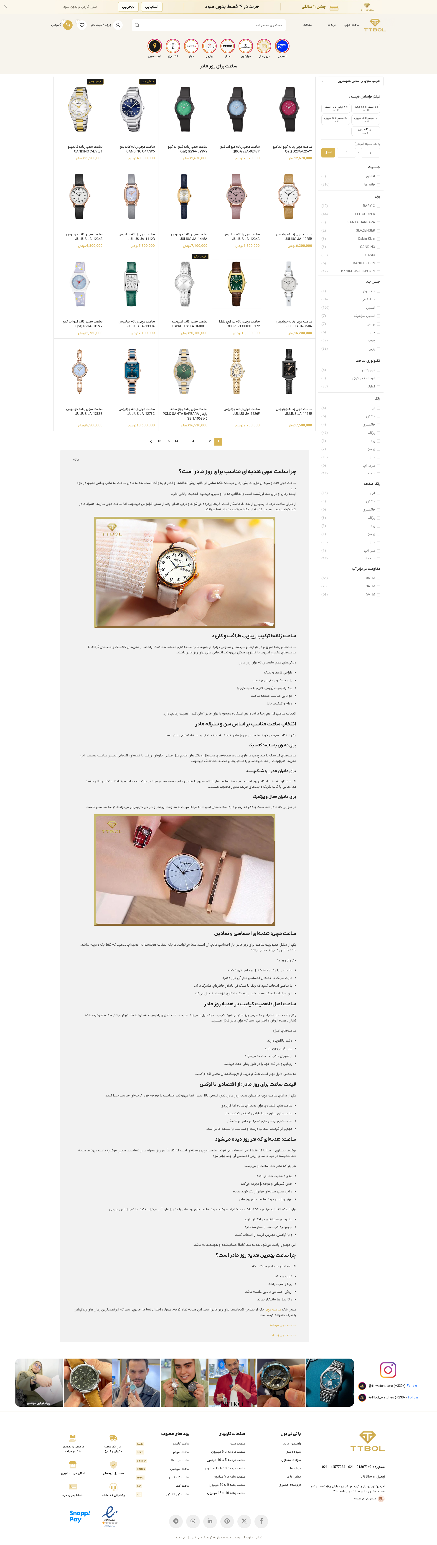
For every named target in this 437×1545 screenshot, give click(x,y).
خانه (76, 459)
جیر (372, 332)
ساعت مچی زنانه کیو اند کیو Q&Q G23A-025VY (292, 149)
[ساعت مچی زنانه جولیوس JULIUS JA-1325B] (289, 196)
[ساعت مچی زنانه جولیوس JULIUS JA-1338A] (132, 284)
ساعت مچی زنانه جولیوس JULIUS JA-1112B (137, 236)
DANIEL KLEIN (364, 263)
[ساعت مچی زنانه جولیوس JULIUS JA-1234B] (80, 196)
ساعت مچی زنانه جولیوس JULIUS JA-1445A (189, 236)
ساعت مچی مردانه (283, 1325)
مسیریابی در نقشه (365, 1499)
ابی (373, 408)
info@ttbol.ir (366, 1477)
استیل (370, 307)
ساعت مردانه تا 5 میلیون (228, 1452)
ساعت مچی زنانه (284, 1335)
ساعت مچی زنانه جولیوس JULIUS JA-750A (294, 324)
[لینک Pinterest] (227, 1521)
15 (168, 441)
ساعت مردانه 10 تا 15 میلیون (225, 1468)
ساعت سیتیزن (163, 1469)
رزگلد (371, 433)
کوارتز (371, 386)
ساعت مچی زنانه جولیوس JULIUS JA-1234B (84, 236)
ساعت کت (163, 1486)
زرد (373, 441)
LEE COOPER (365, 214)
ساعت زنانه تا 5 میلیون (229, 1477)
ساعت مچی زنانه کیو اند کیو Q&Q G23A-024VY (240, 149)
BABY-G (369, 206)
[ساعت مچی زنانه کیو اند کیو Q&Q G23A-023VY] (184, 109)
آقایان (370, 176)
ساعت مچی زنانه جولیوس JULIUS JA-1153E (294, 411)
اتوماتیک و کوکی (363, 378)
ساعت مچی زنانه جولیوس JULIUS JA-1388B (84, 411)
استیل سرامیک (364, 316)
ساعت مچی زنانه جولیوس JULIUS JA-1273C (137, 411)
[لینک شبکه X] (244, 1521)
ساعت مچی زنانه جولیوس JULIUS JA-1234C (242, 236)
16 (159, 441)
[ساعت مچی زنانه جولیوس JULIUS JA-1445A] (184, 196)
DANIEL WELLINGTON (358, 271)
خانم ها (369, 184)
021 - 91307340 (359, 1467)
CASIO (370, 255)
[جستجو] (137, 25)
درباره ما (295, 1468)
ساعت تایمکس (163, 1477)
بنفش (370, 416)
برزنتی (371, 324)
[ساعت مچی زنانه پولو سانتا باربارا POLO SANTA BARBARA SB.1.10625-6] (184, 371)
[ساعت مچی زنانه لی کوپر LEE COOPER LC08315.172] (237, 284)
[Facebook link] (261, 1521)
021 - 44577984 (333, 1467)
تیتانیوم (369, 291)
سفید (371, 474)
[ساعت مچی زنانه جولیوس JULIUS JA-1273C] (132, 371)
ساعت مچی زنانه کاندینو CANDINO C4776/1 (85, 149)
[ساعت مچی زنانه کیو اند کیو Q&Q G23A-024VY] (237, 109)
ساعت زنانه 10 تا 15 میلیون (226, 1493)
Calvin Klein (366, 239)
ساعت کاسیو (163, 1444)
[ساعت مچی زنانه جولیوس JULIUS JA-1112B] (132, 196)
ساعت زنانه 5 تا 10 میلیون (227, 1485)
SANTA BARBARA (361, 222)
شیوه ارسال (293, 1452)
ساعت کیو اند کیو (163, 1494)
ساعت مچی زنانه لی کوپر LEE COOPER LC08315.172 (239, 324)
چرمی (371, 340)
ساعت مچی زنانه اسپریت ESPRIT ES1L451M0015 (189, 324)
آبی (372, 493)
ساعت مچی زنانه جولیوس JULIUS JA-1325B (294, 236)
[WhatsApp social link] (193, 1521)
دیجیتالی (368, 370)
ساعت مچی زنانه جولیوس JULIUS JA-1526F (242, 411)
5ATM (370, 594)
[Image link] (368, 1441)
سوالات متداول (291, 1460)
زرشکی (370, 449)
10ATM (369, 578)
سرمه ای (369, 465)
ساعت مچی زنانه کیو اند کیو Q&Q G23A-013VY (82, 324)
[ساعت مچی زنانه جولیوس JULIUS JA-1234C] (237, 196)
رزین (371, 348)
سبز (372, 457)
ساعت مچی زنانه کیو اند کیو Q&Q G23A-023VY (187, 149)
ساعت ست (237, 1444)
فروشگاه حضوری (290, 1485)
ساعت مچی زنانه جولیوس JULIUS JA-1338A (137, 324)
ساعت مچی (273, 1309)
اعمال (328, 153)
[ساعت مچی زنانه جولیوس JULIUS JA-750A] (289, 284)
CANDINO (367, 247)
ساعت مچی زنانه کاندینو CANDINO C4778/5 (137, 149)
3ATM (370, 586)
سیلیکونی (368, 299)
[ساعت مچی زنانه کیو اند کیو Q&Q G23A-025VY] (289, 109)
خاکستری (369, 424)
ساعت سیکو (163, 1452)
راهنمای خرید (292, 1444)
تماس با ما (294, 1477)
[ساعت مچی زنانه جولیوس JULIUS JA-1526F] (237, 371)
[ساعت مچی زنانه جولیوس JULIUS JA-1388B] (80, 371)
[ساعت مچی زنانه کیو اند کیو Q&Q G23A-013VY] (80, 284)
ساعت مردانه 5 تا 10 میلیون (226, 1460)
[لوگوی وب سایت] (375, 25)
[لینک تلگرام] (176, 1521)
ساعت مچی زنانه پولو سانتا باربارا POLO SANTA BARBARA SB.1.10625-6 (185, 414)
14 (176, 441)
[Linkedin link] (210, 1521)
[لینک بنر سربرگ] (225, 7)
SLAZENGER (365, 230)
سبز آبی (369, 550)
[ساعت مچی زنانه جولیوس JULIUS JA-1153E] (289, 371)
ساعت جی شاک (163, 1460)
